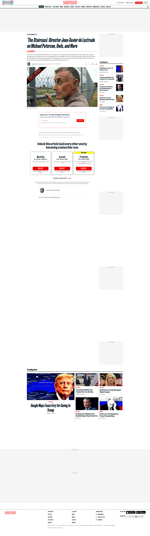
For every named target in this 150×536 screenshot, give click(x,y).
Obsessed (66, 6)
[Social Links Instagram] (133, 517)
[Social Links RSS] (139, 517)
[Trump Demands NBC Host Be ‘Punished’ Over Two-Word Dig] (119, 81)
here (59, 197)
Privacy (72, 525)
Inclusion (90, 525)
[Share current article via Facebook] (86, 64)
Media (61, 6)
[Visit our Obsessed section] (13, 2)
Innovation (96, 6)
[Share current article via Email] (92, 64)
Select (40, 169)
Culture (74, 519)
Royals (72, 6)
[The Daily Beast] (70, 2)
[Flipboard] (142, 517)
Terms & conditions (98, 525)
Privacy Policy (84, 183)
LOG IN (145, 2)
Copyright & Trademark (109, 525)
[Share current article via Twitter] (89, 64)
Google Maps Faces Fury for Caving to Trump (51, 408)
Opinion (83, 6)
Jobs (60, 525)
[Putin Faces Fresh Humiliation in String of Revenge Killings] (119, 111)
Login (69, 178)
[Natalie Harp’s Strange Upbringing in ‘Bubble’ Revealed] (119, 101)
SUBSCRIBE (139, 2)
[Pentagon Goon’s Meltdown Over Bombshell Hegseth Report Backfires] (119, 90)
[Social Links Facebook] (126, 517)
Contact (53, 525)
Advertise (64, 525)
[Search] (148, 7)
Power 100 (89, 6)
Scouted (108, 6)
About (49, 525)
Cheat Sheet (48, 6)
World (73, 517)
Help (68, 525)
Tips (57, 525)
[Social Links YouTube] (136, 517)
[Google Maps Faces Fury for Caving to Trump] (119, 72)
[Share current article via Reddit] (96, 64)
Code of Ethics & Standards (81, 525)
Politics (77, 6)
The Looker (56, 6)
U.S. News (102, 6)
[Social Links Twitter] (130, 517)
